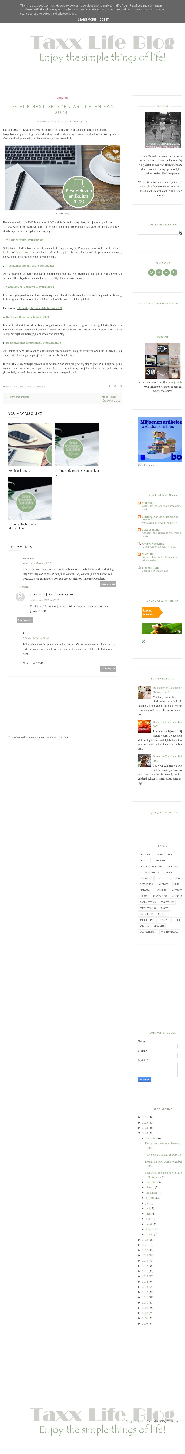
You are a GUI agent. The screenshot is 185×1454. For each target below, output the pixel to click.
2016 (145, 1271)
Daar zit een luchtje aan (155, 570)
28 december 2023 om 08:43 (37, 562)
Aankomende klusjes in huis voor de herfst (162, 534)
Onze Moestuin (148, 902)
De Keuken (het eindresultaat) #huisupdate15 (33, 342)
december (151, 1138)
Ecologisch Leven (149, 872)
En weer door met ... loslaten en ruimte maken (159, 558)
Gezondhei (175, 878)
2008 (145, 1313)
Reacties (24, 586)
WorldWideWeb (35, 386)
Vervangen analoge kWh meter (159, 522)
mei (148, 1213)
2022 (145, 1239)
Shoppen (165, 908)
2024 (145, 1127)
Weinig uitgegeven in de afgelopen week (161, 507)
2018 (145, 1260)
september (151, 1192)
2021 (145, 1245)
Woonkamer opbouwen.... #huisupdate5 (30, 265)
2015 (145, 1276)
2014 (145, 1281)
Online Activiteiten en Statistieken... (22, 526)
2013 (145, 1287)
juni (148, 1208)
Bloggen (145, 854)
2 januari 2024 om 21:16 (36, 638)
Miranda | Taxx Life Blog (54, 121)
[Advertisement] (87, 1364)
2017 (145, 1266)
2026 (145, 1117)
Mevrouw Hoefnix (153, 543)
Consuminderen (163, 854)
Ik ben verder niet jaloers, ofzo (159, 546)
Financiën (169, 872)
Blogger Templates (136, 1421)
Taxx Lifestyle (147, 920)
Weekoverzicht (148, 932)
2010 (145, 1302)
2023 (145, 1133)
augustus (151, 1198)
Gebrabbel (62, 97)
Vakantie (144, 926)
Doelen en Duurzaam (151, 866)
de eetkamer (23, 252)
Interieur (161, 890)
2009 (145, 1308)
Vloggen (159, 926)
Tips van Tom (150, 567)
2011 (145, 1297)
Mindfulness (160, 896)
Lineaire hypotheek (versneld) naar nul (160, 517)
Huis (176, 884)
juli (147, 1203)
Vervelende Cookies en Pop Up (163, 1154)
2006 (145, 1318)
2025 (145, 1122)
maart (149, 1224)
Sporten (162, 914)
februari (150, 1229)
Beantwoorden (108, 584)
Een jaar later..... (19, 470)
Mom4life (147, 554)
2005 (145, 1323)
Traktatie (165, 920)
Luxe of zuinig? (151, 529)
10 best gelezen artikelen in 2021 (39, 308)
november (151, 1182)
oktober (150, 1187)
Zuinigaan (148, 502)
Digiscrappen (160, 860)
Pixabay (66, 213)
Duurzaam (172, 866)
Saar (27, 632)
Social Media (146, 914)
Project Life (167, 902)
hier (176, 191)
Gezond (160, 878)
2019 (145, 1255)
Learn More (87, 19)
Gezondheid (146, 884)
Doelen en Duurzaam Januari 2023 (27, 317)
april (148, 1218)
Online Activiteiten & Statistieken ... (77, 472)
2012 (145, 1292)
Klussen (144, 896)
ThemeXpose (174, 1421)
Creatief (144, 860)
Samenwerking (148, 908)
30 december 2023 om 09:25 (44, 600)
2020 (145, 1250)
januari (149, 1234)
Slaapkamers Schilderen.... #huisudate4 (30, 287)
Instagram (145, 890)
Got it (104, 19)
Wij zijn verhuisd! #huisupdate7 (25, 240)
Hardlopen (163, 884)
